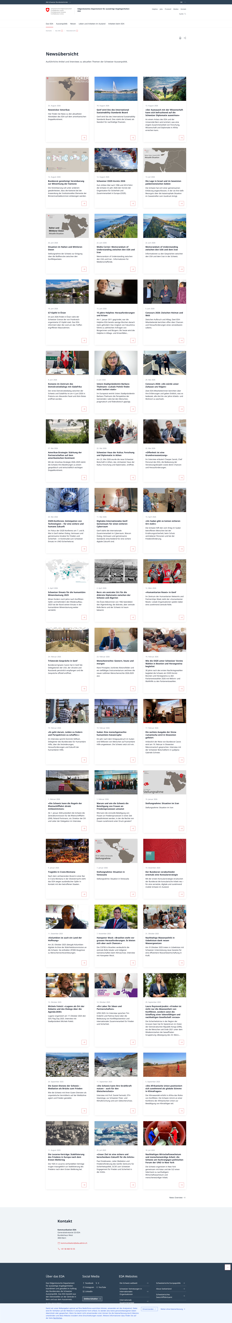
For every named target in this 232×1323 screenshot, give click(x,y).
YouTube (102, 1287)
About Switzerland (163, 1289)
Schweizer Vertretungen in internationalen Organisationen (131, 1291)
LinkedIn (89, 1291)
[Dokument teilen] (185, 38)
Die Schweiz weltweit (128, 1283)
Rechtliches (57, 1318)
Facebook (89, 1283)
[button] (49, 23)
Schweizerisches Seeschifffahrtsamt (164, 1295)
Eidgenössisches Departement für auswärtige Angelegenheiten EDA (103, 10)
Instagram (89, 1287)
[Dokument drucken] (180, 38)
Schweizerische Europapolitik (168, 1283)
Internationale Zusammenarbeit (127, 1301)
